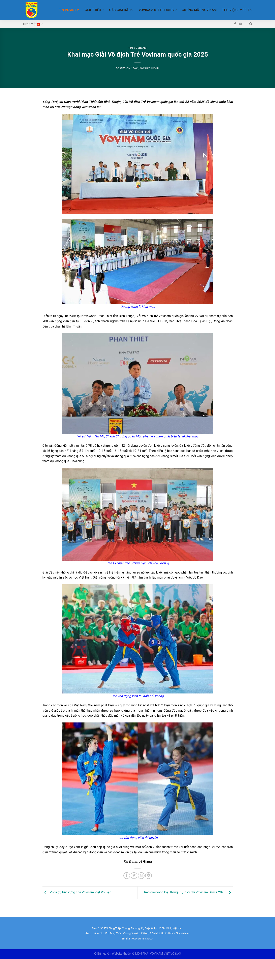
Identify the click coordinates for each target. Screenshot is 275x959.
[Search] (250, 24)
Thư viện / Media (235, 10)
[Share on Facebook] (126, 875)
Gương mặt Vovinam (199, 10)
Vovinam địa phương (156, 10)
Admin (154, 68)
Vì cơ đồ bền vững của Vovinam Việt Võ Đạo (80, 892)
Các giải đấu (120, 10)
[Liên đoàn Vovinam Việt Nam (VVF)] (31, 10)
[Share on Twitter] (134, 875)
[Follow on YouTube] (240, 24)
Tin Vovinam (69, 10)
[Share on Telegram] (148, 875)
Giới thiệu (93, 10)
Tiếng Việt (30, 24)
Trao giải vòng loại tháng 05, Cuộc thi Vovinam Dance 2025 (185, 892)
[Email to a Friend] (141, 875)
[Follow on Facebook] (235, 24)
